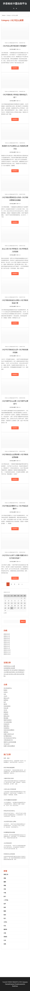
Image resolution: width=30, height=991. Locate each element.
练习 (5, 896)
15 (21, 603)
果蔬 (5, 885)
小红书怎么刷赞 (12, 49)
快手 (5, 702)
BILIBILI (5, 690)
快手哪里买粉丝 (8, 736)
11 (8, 603)
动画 (5, 944)
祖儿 (5, 918)
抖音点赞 (6, 708)
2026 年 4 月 (7, 642)
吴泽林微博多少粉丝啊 (9, 668)
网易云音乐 (6, 716)
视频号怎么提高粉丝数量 (10, 742)
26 (11, 608)
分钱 (5, 933)
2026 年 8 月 (7, 634)
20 (15, 605)
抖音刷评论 (6, 728)
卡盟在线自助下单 (8, 740)
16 (24, 603)
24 (5, 608)
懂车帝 (5, 704)
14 (18, 603)
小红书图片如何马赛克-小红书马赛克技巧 (14, 672)
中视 (5, 892)
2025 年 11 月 (7, 652)
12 (11, 603)
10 (5, 603)
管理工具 (6, 874)
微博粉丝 (6, 700)
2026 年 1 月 (7, 648)
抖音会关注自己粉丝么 (9, 810)
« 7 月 (5, 612)
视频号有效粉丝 (8, 720)
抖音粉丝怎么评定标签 (9, 854)
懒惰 (5, 881)
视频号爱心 (6, 726)
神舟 (5, 907)
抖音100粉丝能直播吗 (9, 767)
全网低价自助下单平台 (13, 42)
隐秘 (5, 911)
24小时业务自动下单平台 (10, 738)
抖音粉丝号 (6, 724)
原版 (5, 878)
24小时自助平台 (8, 688)
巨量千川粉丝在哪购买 (9, 746)
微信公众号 (6, 698)
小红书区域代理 (8, 843)
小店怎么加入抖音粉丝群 (10, 789)
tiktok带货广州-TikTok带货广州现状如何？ (14, 670)
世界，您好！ (7, 758)
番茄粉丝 (6, 712)
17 (5, 605)
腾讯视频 (6, 718)
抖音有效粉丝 (7, 706)
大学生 (5, 922)
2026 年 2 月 (7, 646)
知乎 (5, 903)
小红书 (5, 696)
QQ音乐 (6, 692)
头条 (5, 694)
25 (8, 608)
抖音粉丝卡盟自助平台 (15, 3)
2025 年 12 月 (7, 650)
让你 (5, 940)
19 (11, 605)
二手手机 (6, 900)
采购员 (5, 936)
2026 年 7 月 (7, 636)
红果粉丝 (6, 714)
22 (21, 605)
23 (24, 605)
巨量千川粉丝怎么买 (9, 734)
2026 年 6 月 (7, 638)
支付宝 (5, 710)
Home (3, 15)
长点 (5, 925)
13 (15, 603)
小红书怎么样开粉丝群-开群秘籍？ (15, 46)
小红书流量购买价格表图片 (10, 800)
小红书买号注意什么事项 (10, 821)
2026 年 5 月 (7, 640)
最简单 (5, 929)
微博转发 (6, 732)
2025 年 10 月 (7, 654)
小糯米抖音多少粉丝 (9, 778)
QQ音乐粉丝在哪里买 (9, 730)
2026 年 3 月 (7, 644)
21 (18, 605)
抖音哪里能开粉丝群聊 (9, 832)
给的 (5, 914)
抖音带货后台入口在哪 (9, 666)
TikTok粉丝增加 (8, 722)
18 (8, 605)
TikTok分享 (6, 744)
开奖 (5, 889)
